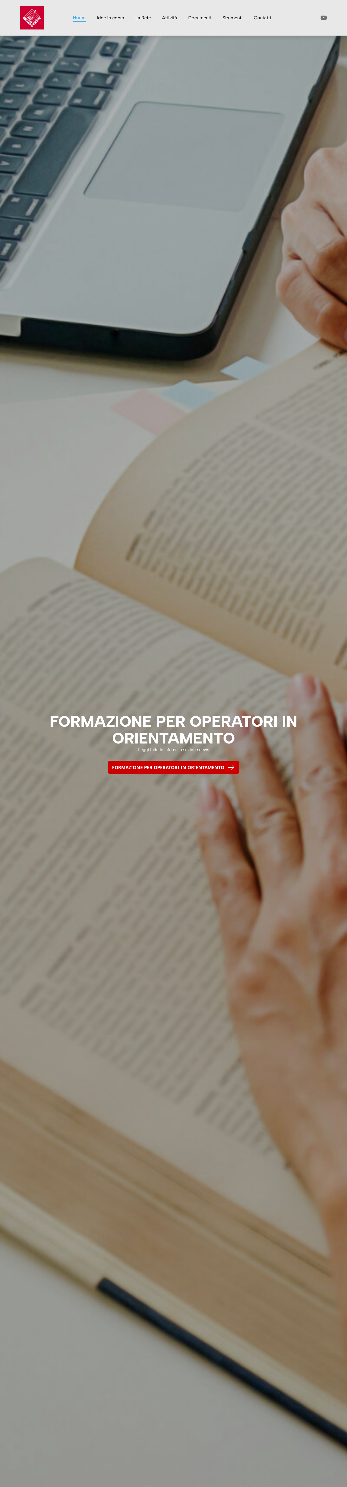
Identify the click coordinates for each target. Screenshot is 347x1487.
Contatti (262, 18)
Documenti (199, 18)
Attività (169, 18)
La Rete (143, 18)
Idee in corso (110, 18)
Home (79, 17)
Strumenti (233, 18)
